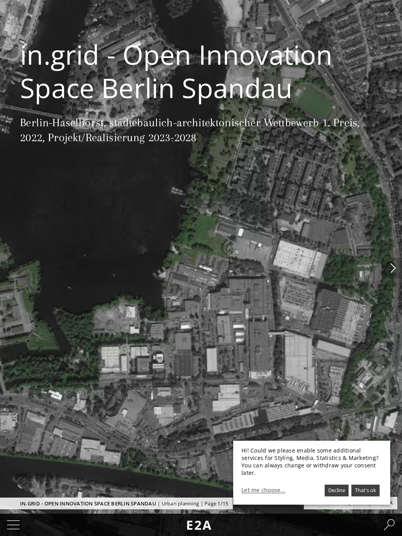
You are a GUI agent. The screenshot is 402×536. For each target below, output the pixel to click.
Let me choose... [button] (263, 490)
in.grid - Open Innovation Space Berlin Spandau (88, 503)
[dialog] (311, 473)
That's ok (365, 490)
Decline (336, 490)
